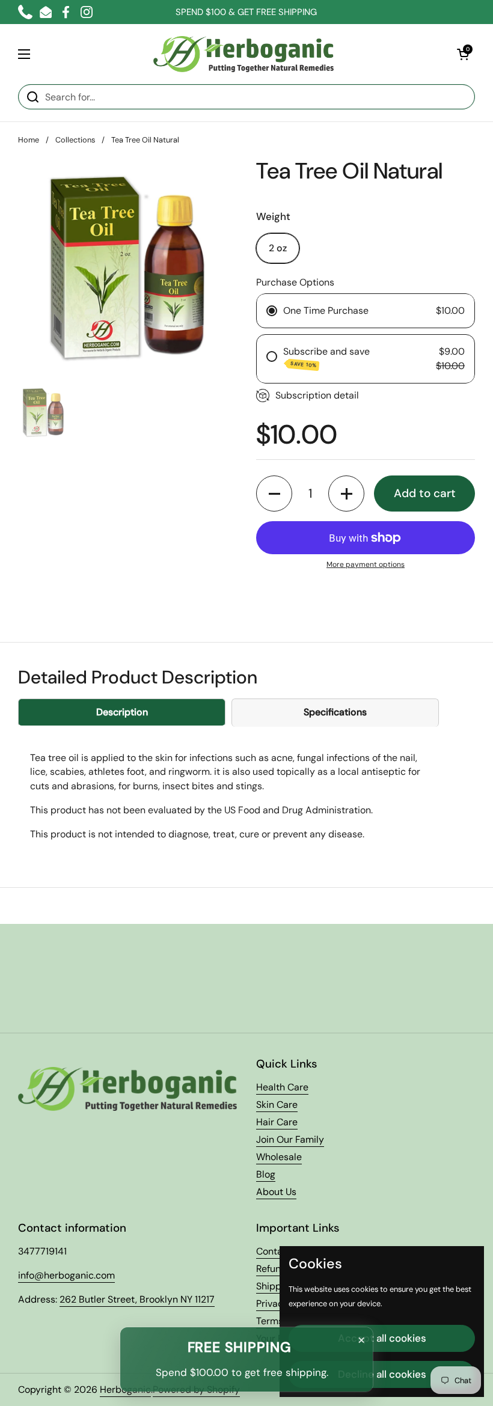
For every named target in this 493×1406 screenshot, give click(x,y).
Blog (265, 1174)
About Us (276, 1191)
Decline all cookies (382, 1374)
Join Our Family (290, 1139)
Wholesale (279, 1157)
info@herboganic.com (66, 1275)
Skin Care (277, 1104)
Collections (75, 140)
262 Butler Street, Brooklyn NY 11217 (137, 1299)
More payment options (365, 564)
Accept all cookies (382, 1338)
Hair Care (277, 1122)
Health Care (282, 1087)
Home (28, 140)
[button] (463, 54)
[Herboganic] (243, 54)
